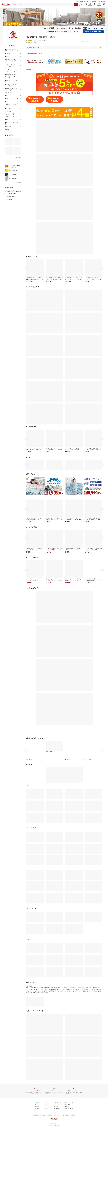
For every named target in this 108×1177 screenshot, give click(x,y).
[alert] (64, 51)
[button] (102, 5)
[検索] (76, 8)
